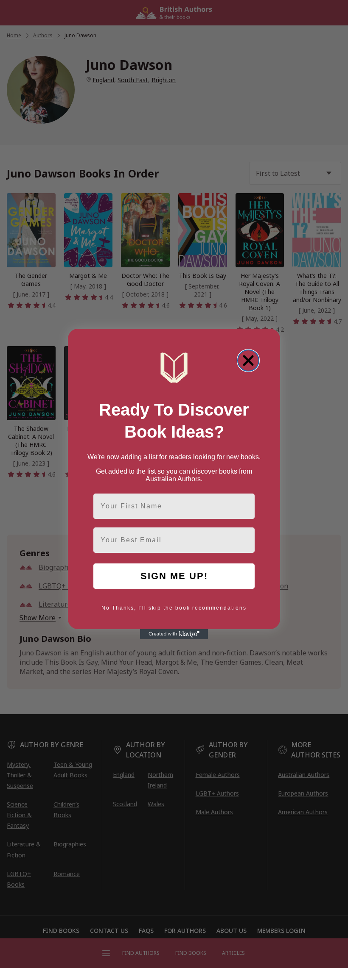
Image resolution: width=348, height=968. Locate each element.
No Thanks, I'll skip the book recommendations (174, 608)
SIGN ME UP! (174, 576)
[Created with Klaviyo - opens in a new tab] (174, 634)
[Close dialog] (248, 360)
